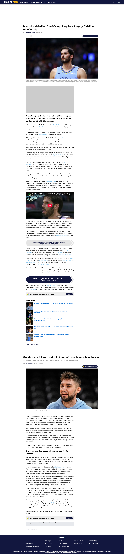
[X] (116, 2)
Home (27, 344)
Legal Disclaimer (93, 543)
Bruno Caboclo (43, 260)
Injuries (50, 2)
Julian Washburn (66, 260)
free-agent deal (51, 181)
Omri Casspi (42, 127)
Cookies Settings (64, 546)
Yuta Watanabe (30, 262)
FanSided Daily (93, 541)
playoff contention (58, 155)
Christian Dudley (30, 32)
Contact (61, 541)
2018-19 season (42, 134)
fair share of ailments (65, 255)
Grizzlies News (34, 344)
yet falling (46, 272)
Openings (48, 541)
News (21, 2)
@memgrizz (40, 147)
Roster (45, 2)
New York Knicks (51, 285)
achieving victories (43, 264)
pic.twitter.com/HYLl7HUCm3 (65, 147)
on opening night (50, 502)
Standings (39, 2)
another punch (59, 252)
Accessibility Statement (32, 546)
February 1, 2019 (46, 149)
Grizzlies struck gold (60, 467)
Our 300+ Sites (78, 541)
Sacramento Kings (61, 235)
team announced (44, 140)
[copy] (35, 36)
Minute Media (18, 550)
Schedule (32, 2)
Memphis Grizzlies (58, 125)
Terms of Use (63, 543)
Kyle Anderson (32, 289)
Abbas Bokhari (29, 363)
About (27, 541)
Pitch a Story (29, 543)
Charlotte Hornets (67, 138)
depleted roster (35, 270)
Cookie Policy (78, 543)
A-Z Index (48, 546)
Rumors (26, 2)
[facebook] (113, 2)
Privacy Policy (49, 543)
